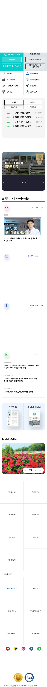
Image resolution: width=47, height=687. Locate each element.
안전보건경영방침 (12, 634)
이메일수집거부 (11, 611)
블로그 (39, 649)
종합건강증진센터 (35, 59)
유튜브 (8, 649)
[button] (3, 183)
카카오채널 (16, 649)
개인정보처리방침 (12, 588)
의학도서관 (11, 537)
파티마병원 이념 (35, 634)
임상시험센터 (35, 515)
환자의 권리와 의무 (35, 611)
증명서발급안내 (11, 80)
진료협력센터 (34, 74)
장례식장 (9, 92)
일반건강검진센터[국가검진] (35, 66)
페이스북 (31, 649)
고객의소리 (33, 92)
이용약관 (35, 588)
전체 (13, 102)
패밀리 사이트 (8, 574)
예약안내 (12, 59)
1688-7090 (14, 55)
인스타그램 (23, 649)
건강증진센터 (35, 492)
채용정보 (33, 107)
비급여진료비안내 (12, 86)
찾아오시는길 (16, 66)
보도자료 (14, 107)
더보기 (39, 470)
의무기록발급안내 (35, 80)
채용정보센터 (11, 560)
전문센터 (9, 74)
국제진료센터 (11, 515)
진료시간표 (7, 66)
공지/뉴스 (33, 102)
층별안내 (33, 86)
